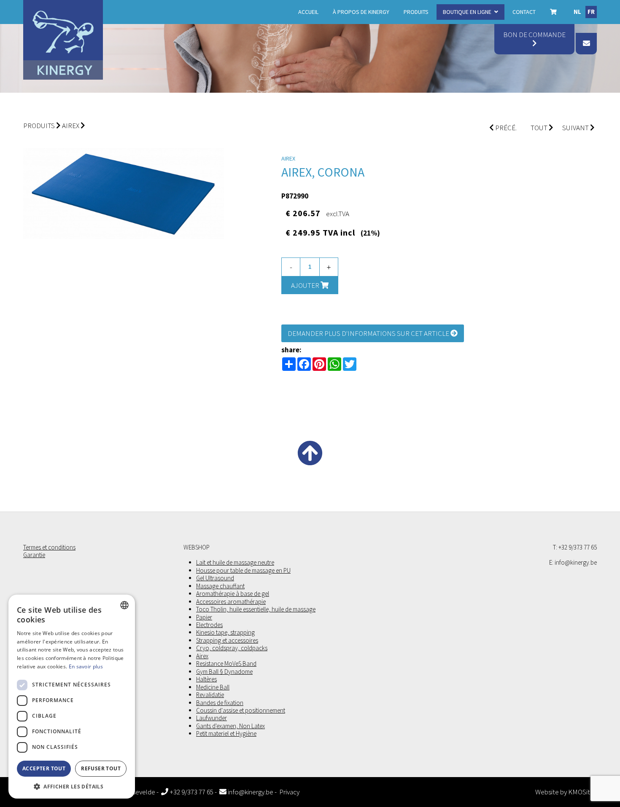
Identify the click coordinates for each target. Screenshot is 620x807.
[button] (72, 786)
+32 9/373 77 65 (190, 792)
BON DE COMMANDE (534, 34)
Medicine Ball (212, 687)
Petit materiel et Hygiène (226, 733)
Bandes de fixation (219, 703)
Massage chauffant (220, 586)
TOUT (540, 127)
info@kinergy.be (249, 792)
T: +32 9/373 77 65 (575, 547)
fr (591, 12)
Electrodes (209, 625)
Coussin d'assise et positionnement (240, 710)
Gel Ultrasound (215, 578)
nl (577, 12)
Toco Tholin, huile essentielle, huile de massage (255, 609)
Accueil (308, 12)
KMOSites (582, 792)
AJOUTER (306, 285)
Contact (524, 12)
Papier (204, 617)
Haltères (206, 679)
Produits (416, 12)
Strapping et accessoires (227, 640)
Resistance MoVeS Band (226, 664)
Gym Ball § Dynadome (224, 672)
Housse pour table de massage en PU (243, 570)
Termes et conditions (49, 547)
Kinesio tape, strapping (225, 632)
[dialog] (71, 697)
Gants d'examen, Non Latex (230, 726)
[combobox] (124, 605)
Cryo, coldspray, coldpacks (231, 648)
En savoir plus (86, 666)
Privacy (289, 792)
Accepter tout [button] (43, 768)
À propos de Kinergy (361, 12)
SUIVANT (576, 127)
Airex (70, 125)
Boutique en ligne (467, 12)
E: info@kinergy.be (573, 562)
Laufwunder (211, 718)
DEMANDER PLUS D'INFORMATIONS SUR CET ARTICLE (369, 333)
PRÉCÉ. (505, 127)
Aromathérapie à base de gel (232, 594)
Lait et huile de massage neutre (235, 562)
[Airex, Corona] (123, 193)
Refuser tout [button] (101, 768)
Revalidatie (210, 695)
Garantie (34, 555)
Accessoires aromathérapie (231, 602)
